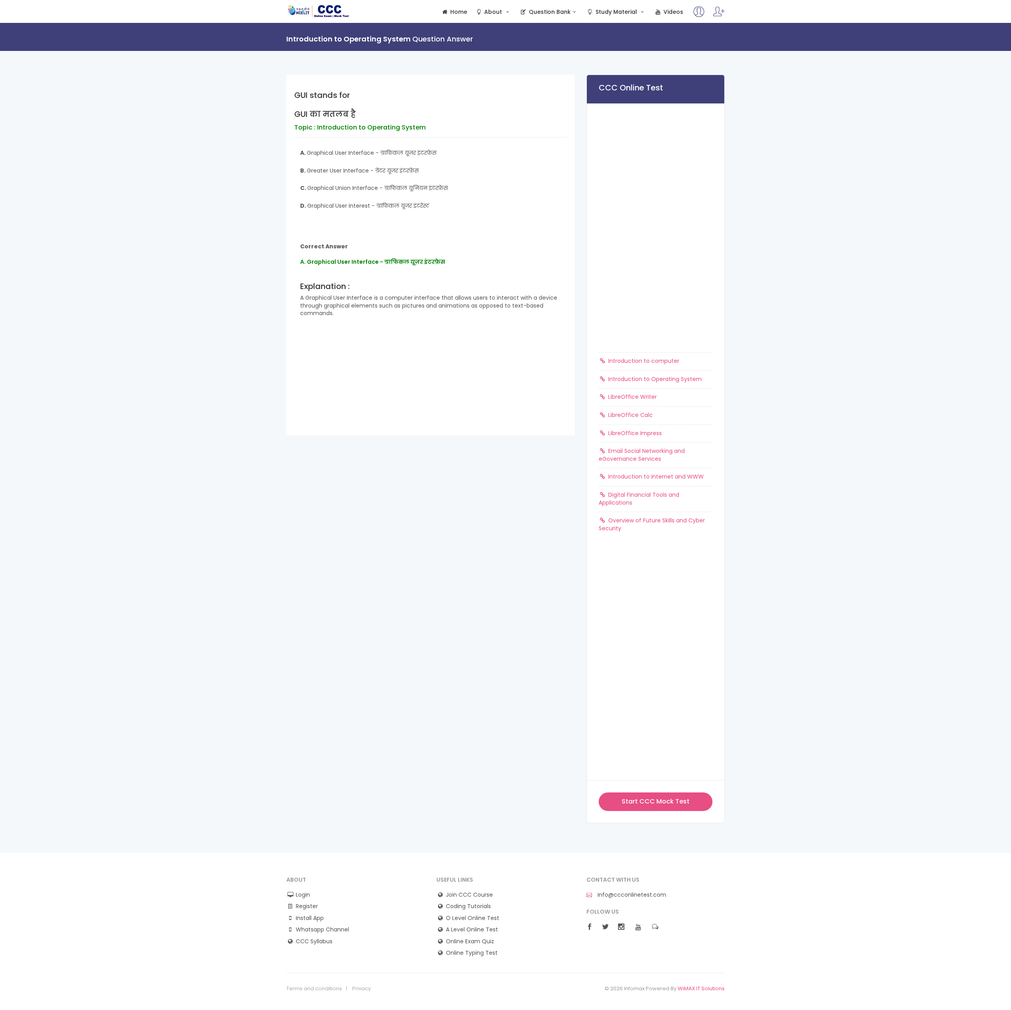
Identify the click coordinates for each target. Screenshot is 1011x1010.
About (493, 12)
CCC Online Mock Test (318, 11)
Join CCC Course (469, 895)
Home (458, 12)
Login (303, 895)
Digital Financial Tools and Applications (639, 499)
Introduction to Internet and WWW (655, 477)
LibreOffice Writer (632, 397)
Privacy (361, 988)
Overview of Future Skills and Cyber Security (652, 524)
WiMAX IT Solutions (701, 988)
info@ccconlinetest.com (631, 895)
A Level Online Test (472, 929)
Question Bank (549, 12)
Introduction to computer (643, 361)
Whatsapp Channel (322, 929)
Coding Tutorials (468, 906)
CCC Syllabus (314, 941)
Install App (310, 918)
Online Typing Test (472, 953)
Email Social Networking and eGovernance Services (642, 455)
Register (307, 906)
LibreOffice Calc (630, 415)
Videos (672, 12)
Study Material (616, 12)
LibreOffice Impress (634, 433)
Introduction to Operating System (654, 379)
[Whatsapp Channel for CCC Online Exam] (719, 15)
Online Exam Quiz (470, 941)
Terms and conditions (314, 988)
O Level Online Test (472, 918)
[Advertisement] (430, 380)
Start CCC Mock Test (656, 801)
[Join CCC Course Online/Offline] (699, 15)
